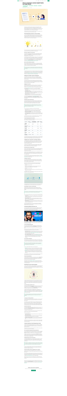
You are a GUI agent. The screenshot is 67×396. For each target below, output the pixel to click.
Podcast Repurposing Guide (29, 355)
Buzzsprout (31, 260)
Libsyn (36, 260)
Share (31, 7)
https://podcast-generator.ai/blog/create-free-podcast (32, 60)
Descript (26, 250)
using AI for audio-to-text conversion (35, 232)
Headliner (25, 291)
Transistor (34, 260)
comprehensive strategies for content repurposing (32, 73)
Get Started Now (33, 370)
